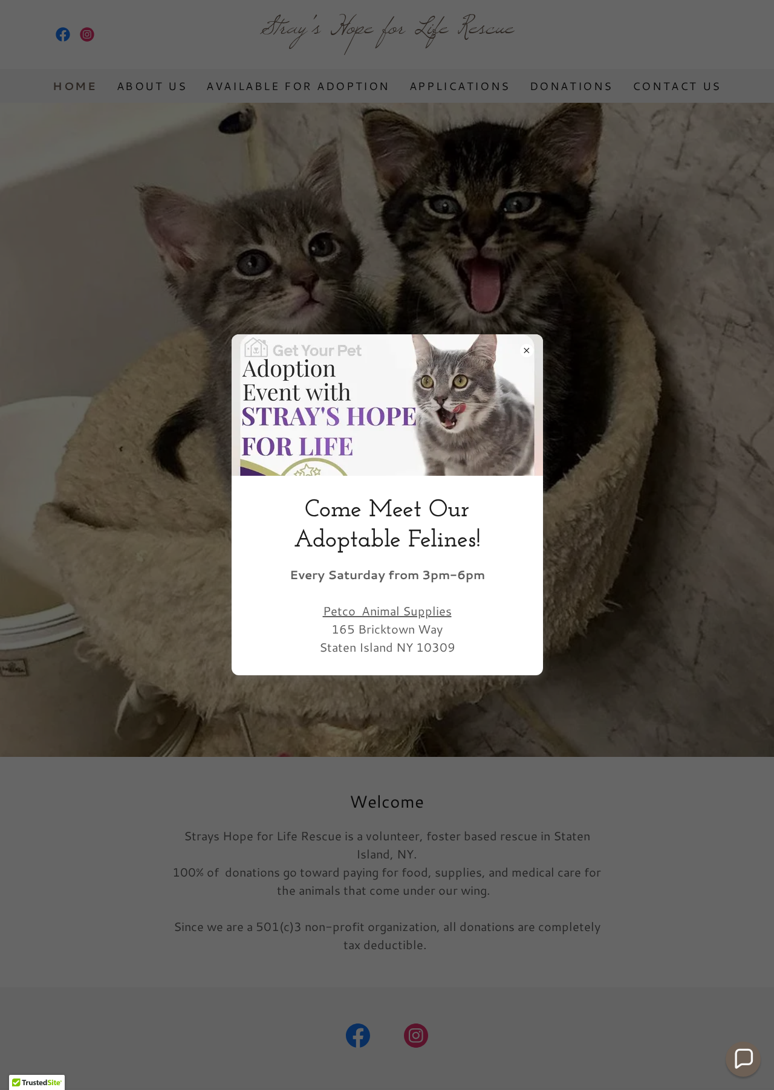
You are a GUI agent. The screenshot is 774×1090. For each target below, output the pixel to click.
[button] (743, 1059)
